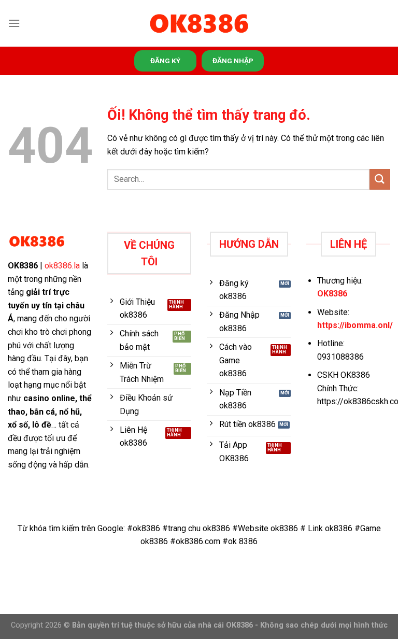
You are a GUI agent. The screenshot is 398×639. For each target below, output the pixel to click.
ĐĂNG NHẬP (232, 60)
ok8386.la (62, 266)
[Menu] (14, 23)
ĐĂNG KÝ (165, 60)
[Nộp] (379, 179)
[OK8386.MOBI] (199, 23)
